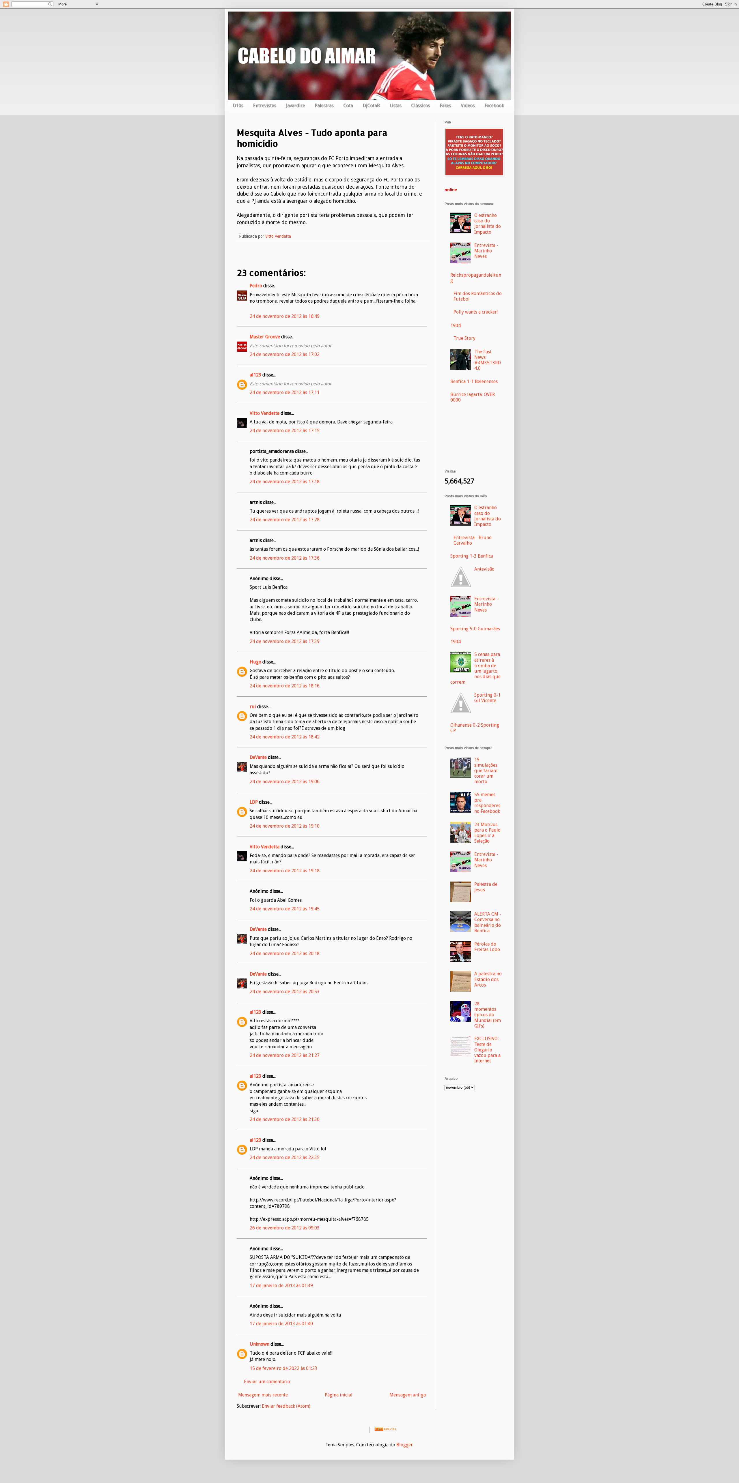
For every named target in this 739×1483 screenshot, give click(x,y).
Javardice (295, 105)
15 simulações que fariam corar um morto (485, 771)
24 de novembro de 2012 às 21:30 (285, 1119)
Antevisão (484, 569)
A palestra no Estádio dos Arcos (488, 979)
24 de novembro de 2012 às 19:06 (285, 781)
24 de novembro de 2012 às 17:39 (285, 641)
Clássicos (420, 105)
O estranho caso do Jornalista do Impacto (487, 224)
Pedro (256, 285)
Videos (468, 105)
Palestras (324, 105)
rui (253, 706)
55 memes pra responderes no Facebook (487, 803)
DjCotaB (371, 105)
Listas (395, 105)
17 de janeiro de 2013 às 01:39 (281, 1285)
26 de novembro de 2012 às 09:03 (285, 1228)
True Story (464, 338)
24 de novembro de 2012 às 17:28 (285, 519)
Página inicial (338, 1395)
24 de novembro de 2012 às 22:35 (285, 1157)
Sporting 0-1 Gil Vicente (487, 697)
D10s (238, 105)
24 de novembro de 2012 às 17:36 (285, 558)
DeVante (258, 757)
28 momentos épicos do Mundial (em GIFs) (487, 1015)
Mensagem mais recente (263, 1395)
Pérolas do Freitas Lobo (487, 946)
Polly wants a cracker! (476, 312)
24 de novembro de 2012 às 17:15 (285, 430)
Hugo (255, 662)
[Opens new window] (474, 174)
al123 (255, 375)
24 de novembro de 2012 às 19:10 (285, 826)
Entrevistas (264, 105)
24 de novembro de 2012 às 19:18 (285, 870)
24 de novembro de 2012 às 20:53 (285, 991)
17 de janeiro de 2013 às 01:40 (281, 1323)
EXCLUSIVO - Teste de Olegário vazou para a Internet (487, 1050)
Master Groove (265, 337)
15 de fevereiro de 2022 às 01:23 (283, 1368)
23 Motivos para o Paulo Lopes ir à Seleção (487, 833)
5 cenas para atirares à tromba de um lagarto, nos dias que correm (475, 668)
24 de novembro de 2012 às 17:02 (285, 354)
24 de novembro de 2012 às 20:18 (285, 953)
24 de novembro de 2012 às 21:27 (285, 1055)
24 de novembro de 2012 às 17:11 (285, 392)
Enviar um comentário (267, 1381)
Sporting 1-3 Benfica (471, 556)
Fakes (445, 105)
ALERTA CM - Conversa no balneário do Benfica (487, 922)
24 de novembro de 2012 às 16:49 (285, 316)
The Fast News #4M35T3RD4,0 (487, 360)
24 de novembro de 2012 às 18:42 (285, 737)
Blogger (404, 1445)
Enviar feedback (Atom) (286, 1406)
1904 (455, 325)
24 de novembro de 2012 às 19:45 (285, 909)
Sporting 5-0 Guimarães (475, 628)
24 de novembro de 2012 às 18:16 (285, 686)
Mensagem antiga (407, 1395)
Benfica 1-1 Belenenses (474, 381)
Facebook (494, 105)
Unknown (259, 1344)
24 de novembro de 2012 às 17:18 (285, 481)
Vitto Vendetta (264, 413)
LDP (254, 802)
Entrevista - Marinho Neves (486, 251)
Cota (348, 105)
